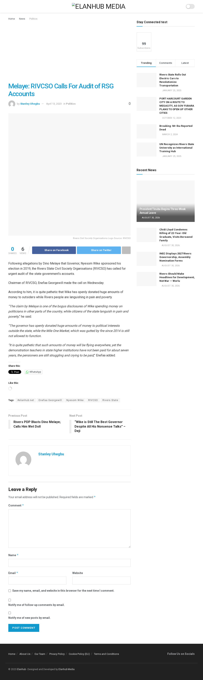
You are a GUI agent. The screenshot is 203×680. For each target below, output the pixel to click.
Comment (16, 505)
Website (77, 573)
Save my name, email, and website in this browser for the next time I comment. (63, 590)
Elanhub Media (66, 669)
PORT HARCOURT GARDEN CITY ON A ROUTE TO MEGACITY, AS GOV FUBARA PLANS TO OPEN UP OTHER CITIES (176, 106)
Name (13, 555)
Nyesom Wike (75, 400)
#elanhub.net (25, 400)
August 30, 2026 (150, 217)
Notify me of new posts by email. (29, 617)
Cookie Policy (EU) (79, 653)
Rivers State (110, 400)
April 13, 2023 (54, 103)
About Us (24, 653)
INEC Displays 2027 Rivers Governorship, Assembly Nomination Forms (175, 257)
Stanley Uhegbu (30, 103)
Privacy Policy (57, 653)
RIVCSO (93, 400)
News (22, 18)
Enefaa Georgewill (50, 400)
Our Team (39, 653)
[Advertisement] (69, 50)
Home (11, 18)
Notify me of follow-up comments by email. (36, 604)
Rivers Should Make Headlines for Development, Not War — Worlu (177, 277)
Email (13, 573)
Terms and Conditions (106, 653)
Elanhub (21, 669)
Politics (33, 18)
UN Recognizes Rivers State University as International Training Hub (176, 148)
